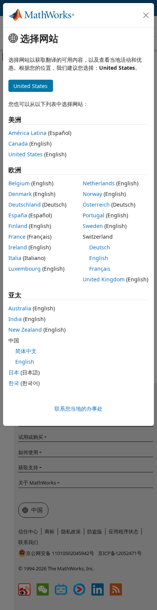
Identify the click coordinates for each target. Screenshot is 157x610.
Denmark (20, 193)
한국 (13, 383)
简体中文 (26, 351)
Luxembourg (24, 268)
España (17, 215)
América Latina (27, 132)
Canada (18, 143)
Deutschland (24, 204)
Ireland (17, 247)
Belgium (19, 183)
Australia (19, 308)
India (15, 319)
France (17, 236)
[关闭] (146, 15)
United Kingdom (104, 279)
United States (25, 154)
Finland (17, 226)
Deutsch (99, 247)
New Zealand (25, 329)
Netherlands (99, 183)
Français (100, 268)
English (98, 258)
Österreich (96, 204)
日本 (13, 372)
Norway (92, 193)
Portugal (93, 215)
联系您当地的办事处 (78, 408)
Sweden (93, 226)
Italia (14, 258)
